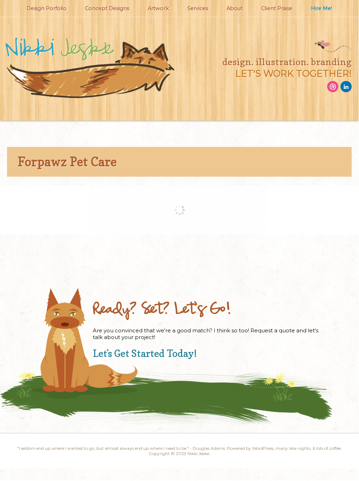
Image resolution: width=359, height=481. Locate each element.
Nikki (58, 49)
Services (197, 8)
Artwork (158, 8)
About (235, 8)
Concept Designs (107, 8)
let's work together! (293, 73)
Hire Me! (321, 8)
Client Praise (276, 8)
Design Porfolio (47, 8)
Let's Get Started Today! (145, 353)
